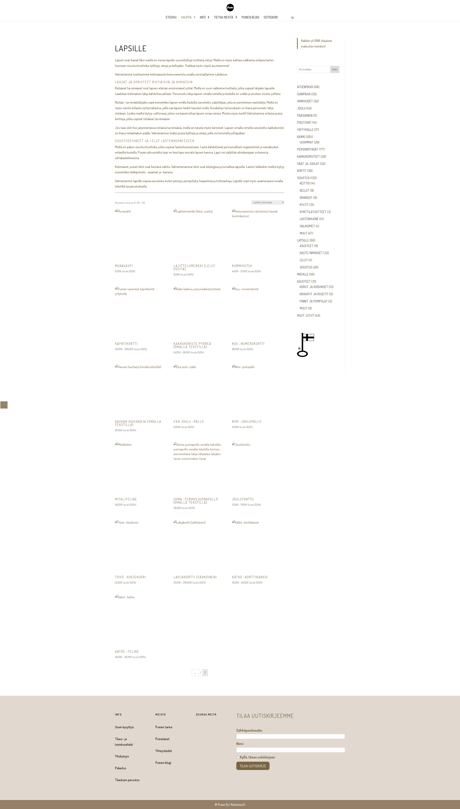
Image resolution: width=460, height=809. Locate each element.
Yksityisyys (122, 756)
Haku (334, 69)
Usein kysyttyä (124, 727)
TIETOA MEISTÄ (223, 17)
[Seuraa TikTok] (211, 727)
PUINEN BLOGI (250, 17)
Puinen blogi (163, 763)
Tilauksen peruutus (127, 780)
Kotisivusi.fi (238, 804)
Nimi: (240, 743)
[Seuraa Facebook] (197, 727)
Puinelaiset (162, 739)
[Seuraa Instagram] (204, 727)
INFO (203, 17)
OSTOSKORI (271, 17)
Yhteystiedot (163, 751)
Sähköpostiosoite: (249, 730)
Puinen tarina (163, 727)
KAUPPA (186, 17)
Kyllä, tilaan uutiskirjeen (257, 757)
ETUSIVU (171, 17)
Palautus (120, 768)
